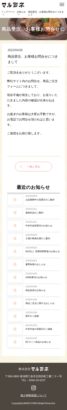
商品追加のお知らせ (33, 290)
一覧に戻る (33, 166)
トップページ (8, 12)
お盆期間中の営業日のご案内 (33, 199)
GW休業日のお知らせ (33, 277)
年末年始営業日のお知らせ (33, 225)
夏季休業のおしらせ (33, 264)
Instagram (33, 388)
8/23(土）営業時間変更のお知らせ (33, 251)
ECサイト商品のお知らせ (33, 342)
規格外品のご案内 (33, 212)
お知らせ (21, 12)
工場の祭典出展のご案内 (33, 238)
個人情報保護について (33, 395)
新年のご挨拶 (33, 316)
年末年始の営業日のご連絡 (33, 329)
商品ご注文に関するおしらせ (33, 303)
